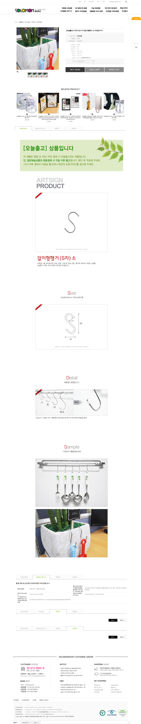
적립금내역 (97, 685)
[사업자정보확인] (43, 712)
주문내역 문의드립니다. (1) (68, 689)
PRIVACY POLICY (44, 700)
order (103, 1)
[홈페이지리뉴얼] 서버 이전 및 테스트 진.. (72, 675)
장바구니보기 (98, 687)
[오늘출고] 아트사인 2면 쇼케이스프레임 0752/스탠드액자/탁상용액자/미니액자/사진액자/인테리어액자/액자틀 (48, 118)
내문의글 (96, 692)
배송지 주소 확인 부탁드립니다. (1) (70, 692)
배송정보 (41, 611)
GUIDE (34, 700)
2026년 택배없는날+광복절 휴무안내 (71, 668)
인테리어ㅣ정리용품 (36, 22)
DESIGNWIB (69, 716)
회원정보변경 (114, 685)
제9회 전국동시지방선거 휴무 (69, 670)
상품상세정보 (23, 128)
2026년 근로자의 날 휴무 (67, 673)
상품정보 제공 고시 (40, 128)
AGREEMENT (26, 700)
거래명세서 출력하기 (116, 692)
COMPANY (16, 700)
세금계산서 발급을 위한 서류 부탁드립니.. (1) (73, 687)
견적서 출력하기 (115, 689)
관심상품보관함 (98, 689)
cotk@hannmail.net (49, 714)
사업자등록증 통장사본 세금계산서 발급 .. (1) (73, 685)
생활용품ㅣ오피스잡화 (24, 22)
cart (98, 1)
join (85, 1)
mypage (91, 1)
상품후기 (57, 128)
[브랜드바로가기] (86, 57)
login (79, 1)
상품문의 (73, 128)
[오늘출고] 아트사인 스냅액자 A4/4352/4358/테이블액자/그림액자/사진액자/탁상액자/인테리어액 (70, 118)
